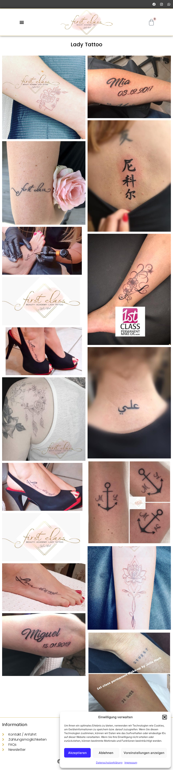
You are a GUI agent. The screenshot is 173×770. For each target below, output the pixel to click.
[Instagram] (161, 4)
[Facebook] (154, 4)
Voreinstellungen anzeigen (144, 753)
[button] (164, 717)
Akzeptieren (77, 753)
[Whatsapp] (169, 4)
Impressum (130, 762)
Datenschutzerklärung (109, 762)
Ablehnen (106, 753)
